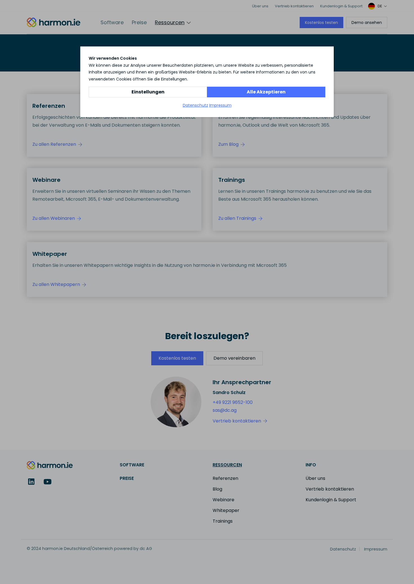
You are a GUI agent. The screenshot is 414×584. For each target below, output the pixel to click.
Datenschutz (195, 105)
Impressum (220, 105)
